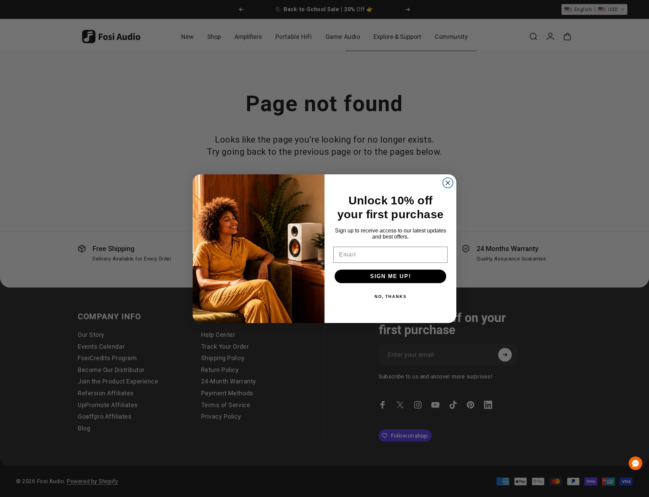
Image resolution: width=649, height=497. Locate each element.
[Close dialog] (448, 183)
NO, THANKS (391, 296)
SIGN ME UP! (390, 276)
